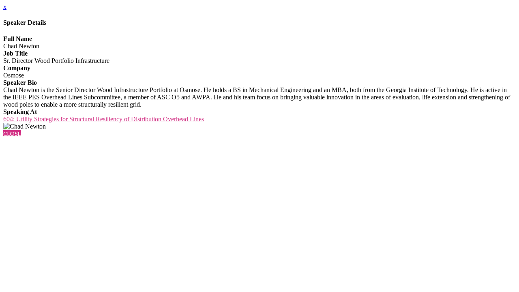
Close (12, 133)
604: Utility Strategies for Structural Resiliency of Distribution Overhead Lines (103, 119)
